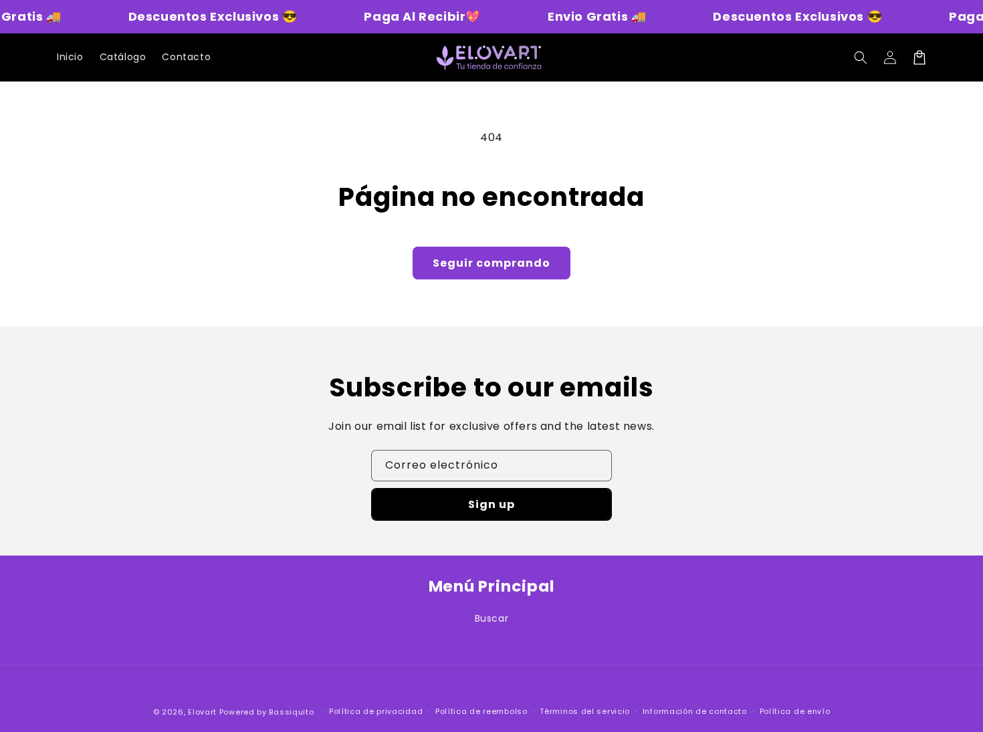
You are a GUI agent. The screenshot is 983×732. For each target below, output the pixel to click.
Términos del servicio (585, 711)
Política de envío (795, 711)
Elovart (202, 712)
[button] (860, 57)
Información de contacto (695, 711)
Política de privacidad (376, 711)
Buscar (492, 618)
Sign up (491, 504)
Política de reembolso (481, 711)
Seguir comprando (491, 263)
